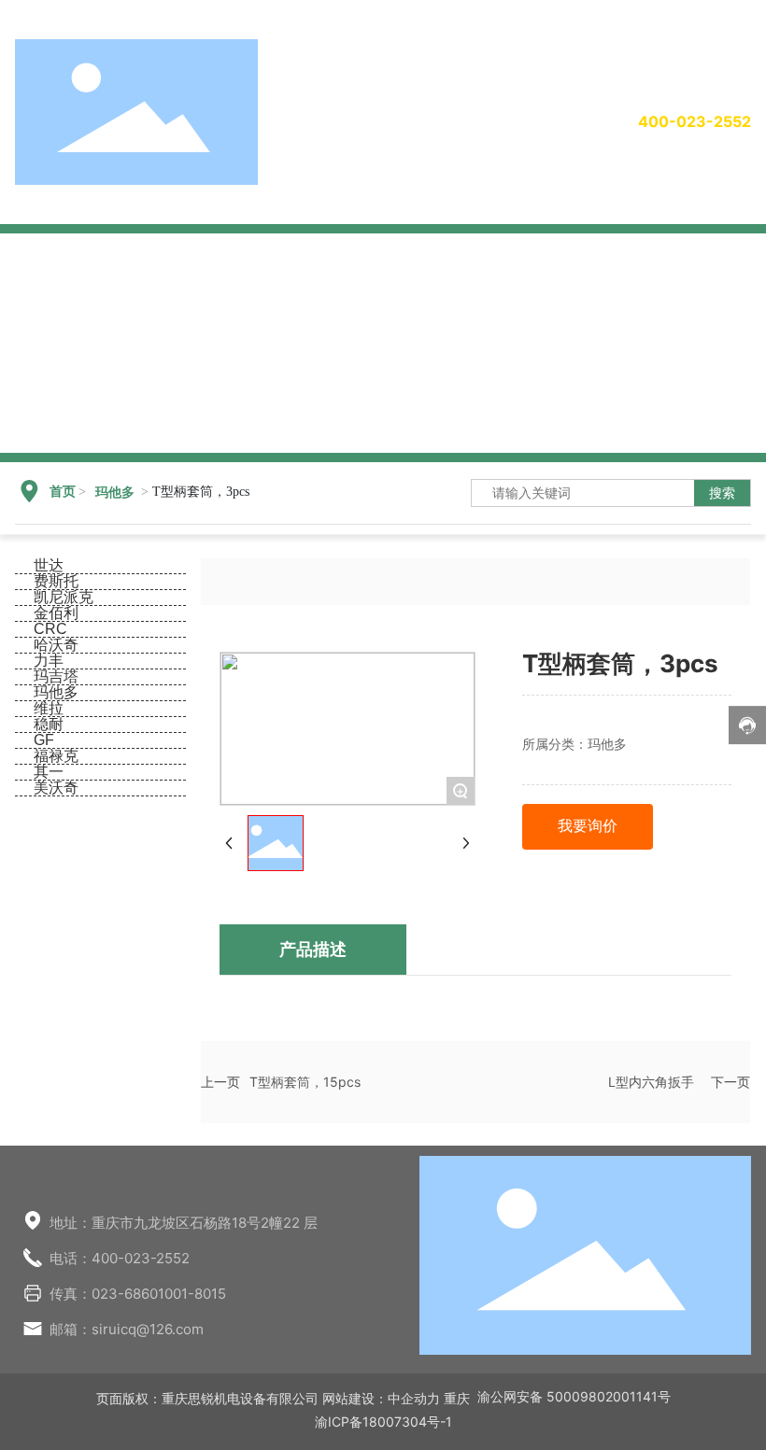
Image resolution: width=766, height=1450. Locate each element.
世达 (49, 565)
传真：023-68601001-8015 (138, 1293)
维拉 (49, 708)
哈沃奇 (56, 645)
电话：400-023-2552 (120, 1258)
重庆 (457, 1398)
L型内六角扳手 (651, 1082)
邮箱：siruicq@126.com (127, 1329)
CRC (50, 629)
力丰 (49, 661)
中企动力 (414, 1398)
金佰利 (56, 613)
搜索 (722, 492)
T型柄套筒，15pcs (305, 1082)
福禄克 (56, 756)
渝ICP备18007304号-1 (383, 1421)
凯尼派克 (63, 597)
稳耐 (49, 724)
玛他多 (115, 493)
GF (44, 740)
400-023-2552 (694, 121)
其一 (49, 772)
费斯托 (56, 581)
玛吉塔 (56, 676)
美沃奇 (56, 787)
